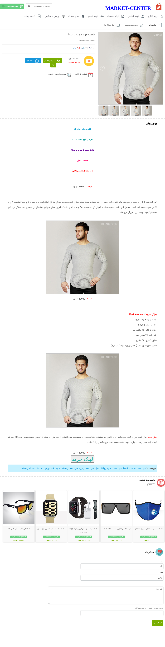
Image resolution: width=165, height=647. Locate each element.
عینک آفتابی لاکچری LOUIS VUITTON (116, 529)
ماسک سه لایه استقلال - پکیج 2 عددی (149, 529)
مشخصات (152, 25)
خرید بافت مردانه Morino (134, 468)
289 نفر (30, 61)
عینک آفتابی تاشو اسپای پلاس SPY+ (18, 529)
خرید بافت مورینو (52, 468)
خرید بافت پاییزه (86, 468)
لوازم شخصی (133, 16)
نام (162, 560)
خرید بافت (117, 468)
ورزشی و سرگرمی (51, 16)
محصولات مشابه (131, 25)
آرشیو (151, 485)
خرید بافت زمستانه (70, 468)
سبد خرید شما (12, 6)
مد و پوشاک (73, 16)
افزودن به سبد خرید (49, 63)
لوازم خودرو (93, 16)
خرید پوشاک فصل (103, 468)
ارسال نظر (158, 623)
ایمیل (161, 572)
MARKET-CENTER (128, 8)
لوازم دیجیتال (113, 16)
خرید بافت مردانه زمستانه (32, 468)
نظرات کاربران (108, 25)
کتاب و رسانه (29, 16)
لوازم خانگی (153, 16)
